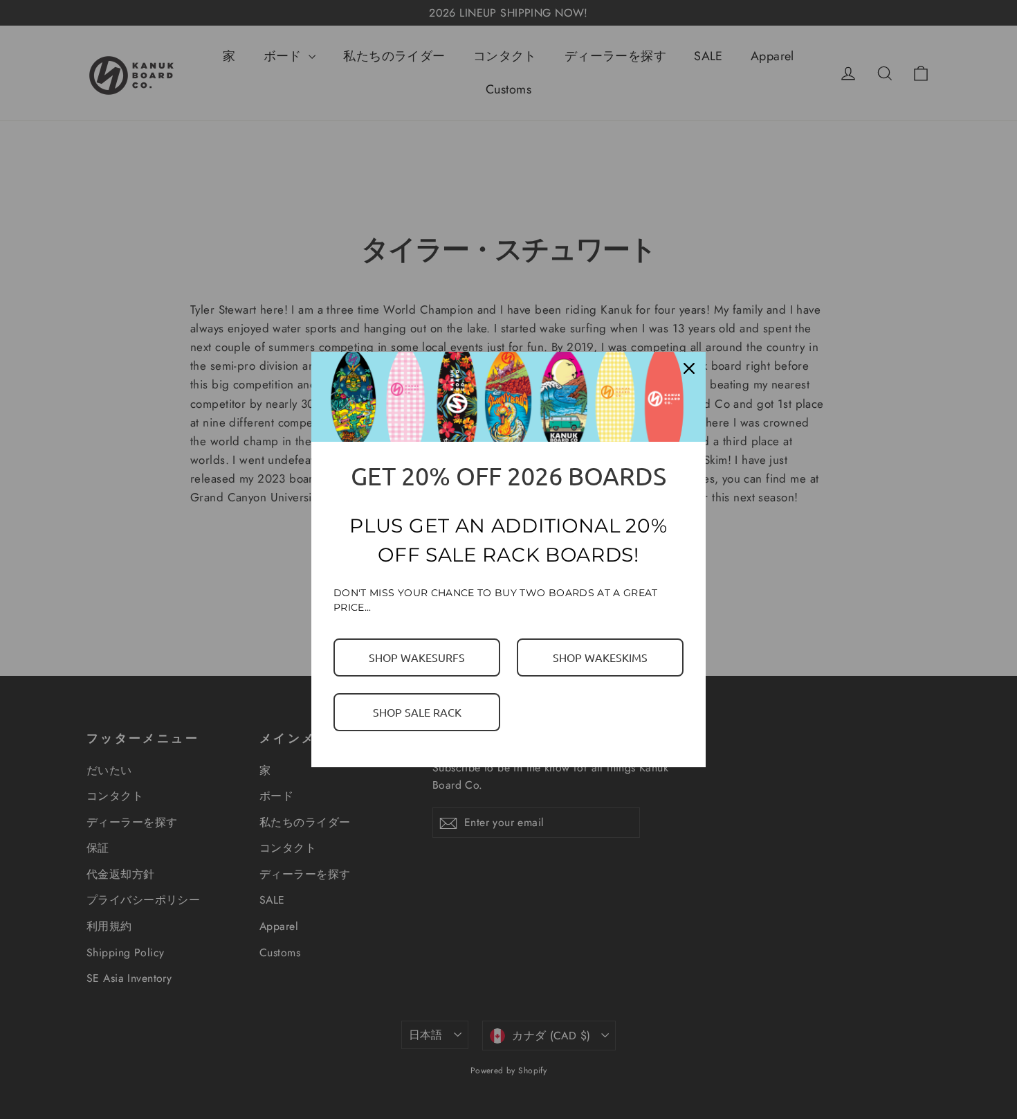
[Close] (689, 368)
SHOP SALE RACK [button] (417, 712)
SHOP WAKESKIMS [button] (600, 657)
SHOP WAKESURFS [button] (417, 657)
